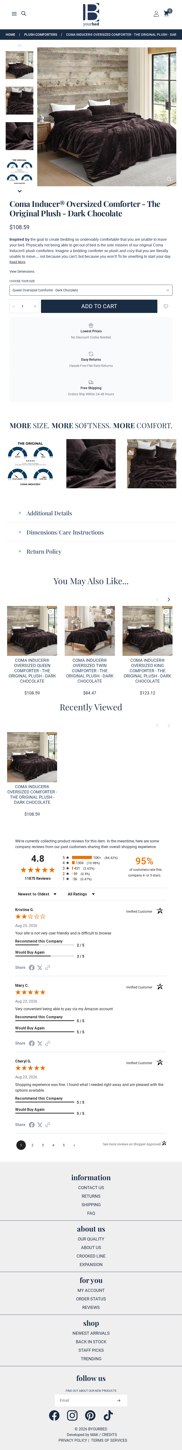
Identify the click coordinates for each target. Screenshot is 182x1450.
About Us (91, 1247)
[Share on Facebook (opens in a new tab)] (32, 967)
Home (10, 34)
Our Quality (91, 1239)
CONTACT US (91, 1187)
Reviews (91, 1307)
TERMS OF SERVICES (109, 1440)
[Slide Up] (19, 45)
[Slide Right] (169, 599)
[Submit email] (118, 1401)
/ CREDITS (108, 1434)
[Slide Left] (157, 599)
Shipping (91, 1204)
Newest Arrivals (91, 1333)
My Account (91, 1290)
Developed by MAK (82, 1434)
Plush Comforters (40, 34)
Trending (91, 1358)
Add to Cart (99, 306)
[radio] (91, 857)
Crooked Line (91, 1256)
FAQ (91, 1213)
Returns (91, 1196)
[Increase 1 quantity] (35, 306)
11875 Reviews (42, 878)
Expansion (91, 1264)
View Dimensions (21, 271)
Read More (17, 262)
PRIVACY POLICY (73, 1440)
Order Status (91, 1298)
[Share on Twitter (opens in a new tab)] (40, 967)
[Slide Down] (19, 191)
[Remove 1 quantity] (13, 306)
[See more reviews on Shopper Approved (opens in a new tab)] (47, 967)
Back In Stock (91, 1341)
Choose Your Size (22, 281)
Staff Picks (91, 1350)
